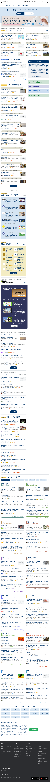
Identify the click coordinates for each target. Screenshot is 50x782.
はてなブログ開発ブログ (43, 748)
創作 (5, 713)
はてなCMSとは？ (23, 195)
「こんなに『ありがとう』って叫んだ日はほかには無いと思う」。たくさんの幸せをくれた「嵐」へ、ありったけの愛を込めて (18, 312)
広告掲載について (17, 756)
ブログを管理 (28, 746)
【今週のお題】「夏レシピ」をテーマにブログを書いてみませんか (37, 70)
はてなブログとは (29, 13)
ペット (5, 717)
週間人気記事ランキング (9, 244)
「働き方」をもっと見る (42, 702)
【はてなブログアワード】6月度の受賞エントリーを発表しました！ (37, 73)
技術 (37, 479)
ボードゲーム (44, 709)
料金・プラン (3, 748)
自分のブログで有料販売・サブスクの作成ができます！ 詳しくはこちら (13, 79)
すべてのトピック (5, 479)
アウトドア (35, 713)
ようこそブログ (6, 374)
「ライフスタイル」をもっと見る (40, 517)
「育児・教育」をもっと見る (16, 629)
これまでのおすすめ (14, 85)
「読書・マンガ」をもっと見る (16, 664)
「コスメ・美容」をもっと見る (41, 627)
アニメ (15, 713)
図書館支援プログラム (18, 754)
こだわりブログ (6, 334)
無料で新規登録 (34, 729)
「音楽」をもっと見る (17, 702)
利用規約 (40, 755)
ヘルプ (39, 746)
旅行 (15, 709)
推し (27, 479)
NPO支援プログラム (17, 753)
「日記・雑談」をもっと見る (16, 516)
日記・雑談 (14, 479)
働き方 (28, 670)
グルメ (25, 709)
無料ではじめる (20, 13)
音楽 (3, 670)
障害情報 (40, 751)
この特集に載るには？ (22, 334)
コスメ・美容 (30, 595)
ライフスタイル (21, 479)
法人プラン (16, 746)
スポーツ (25, 713)
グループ (27, 753)
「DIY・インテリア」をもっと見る (40, 588)
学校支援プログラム (17, 751)
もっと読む (47, 30)
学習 (15, 717)
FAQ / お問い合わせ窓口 (42, 753)
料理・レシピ (32, 479)
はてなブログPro (4, 749)
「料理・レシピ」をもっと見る (41, 551)
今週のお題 (25, 717)
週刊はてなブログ (41, 749)
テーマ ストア (28, 751)
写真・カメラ (5, 709)
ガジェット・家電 (44, 713)
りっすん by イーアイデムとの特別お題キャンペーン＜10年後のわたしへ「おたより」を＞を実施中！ (37, 65)
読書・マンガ (5, 633)
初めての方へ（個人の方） (6, 746)
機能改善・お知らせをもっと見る (38, 76)
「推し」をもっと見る (17, 553)
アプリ (27, 749)
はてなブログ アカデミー (31, 748)
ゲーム (34, 709)
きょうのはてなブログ (13, 30)
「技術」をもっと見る (17, 591)
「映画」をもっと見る (42, 666)
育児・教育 (5, 595)
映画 (28, 633)
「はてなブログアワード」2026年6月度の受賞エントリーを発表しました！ (18, 305)
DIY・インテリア (43, 479)
